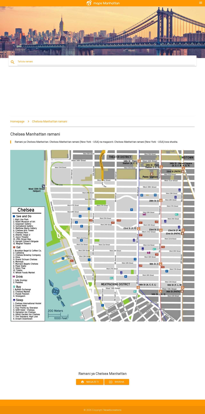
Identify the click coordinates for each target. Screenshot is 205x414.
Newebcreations (112, 410)
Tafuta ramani (25, 61)
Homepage (17, 121)
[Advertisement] (102, 94)
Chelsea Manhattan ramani (49, 121)
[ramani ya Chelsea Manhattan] (102, 321)
